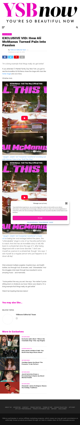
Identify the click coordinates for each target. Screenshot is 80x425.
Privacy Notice (35, 407)
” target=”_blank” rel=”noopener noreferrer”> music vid (22, 237)
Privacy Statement (43, 222)
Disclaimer (62, 409)
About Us (8, 407)
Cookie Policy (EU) (60, 407)
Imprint (51, 222)
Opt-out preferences (32, 222)
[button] (66, 203)
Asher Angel (6, 74)
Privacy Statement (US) (41, 409)
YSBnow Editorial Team (18, 50)
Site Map (72, 407)
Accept (40, 218)
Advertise (17, 407)
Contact (25, 407)
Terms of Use (47, 407)
